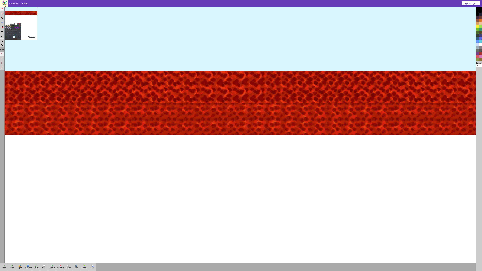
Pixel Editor (14, 3)
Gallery (25, 3)
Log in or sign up (470, 3)
